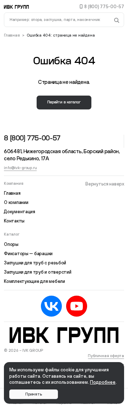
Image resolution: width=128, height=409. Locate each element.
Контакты (14, 221)
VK (51, 306)
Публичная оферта (106, 356)
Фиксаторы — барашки (28, 253)
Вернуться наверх (104, 184)
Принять (33, 394)
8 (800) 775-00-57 (104, 6)
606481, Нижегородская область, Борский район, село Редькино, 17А (63, 154)
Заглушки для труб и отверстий (37, 272)
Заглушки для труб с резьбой (35, 262)
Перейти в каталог (63, 102)
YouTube (76, 306)
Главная (12, 35)
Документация (19, 211)
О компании (16, 202)
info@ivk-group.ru (20, 168)
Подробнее (103, 382)
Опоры (11, 244)
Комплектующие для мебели (34, 281)
